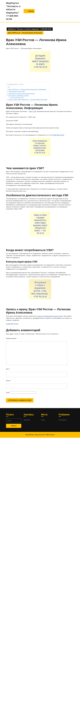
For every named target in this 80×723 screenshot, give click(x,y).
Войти (43, 420)
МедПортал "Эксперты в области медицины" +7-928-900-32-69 (29, 29)
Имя (8, 369)
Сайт (8, 392)
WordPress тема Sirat (34, 435)
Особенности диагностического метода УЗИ (21, 93)
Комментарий (11, 338)
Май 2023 (27, 420)
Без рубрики (63, 420)
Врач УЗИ (32, 111)
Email (8, 380)
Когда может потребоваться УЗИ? (18, 95)
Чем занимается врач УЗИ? (16, 91)
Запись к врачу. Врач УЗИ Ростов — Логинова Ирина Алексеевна (27, 99)
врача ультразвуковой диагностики (50, 316)
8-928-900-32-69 (58, 135)
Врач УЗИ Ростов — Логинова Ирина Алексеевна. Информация (27, 89)
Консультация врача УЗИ (17, 97)
